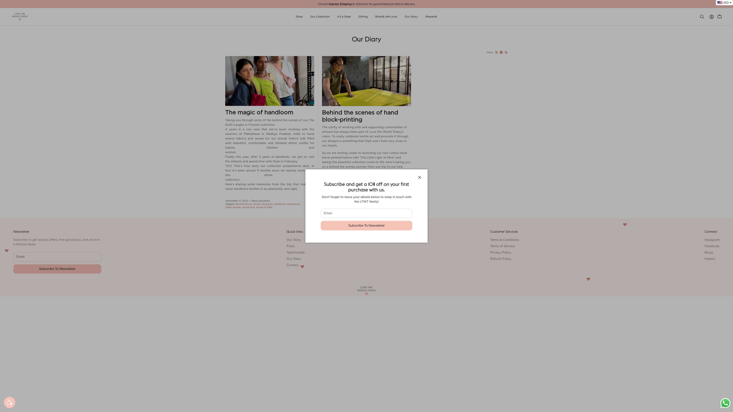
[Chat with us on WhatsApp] (725, 408)
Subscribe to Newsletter (366, 225)
